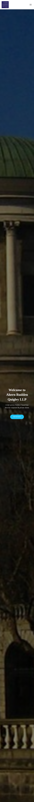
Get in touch (17, 416)
